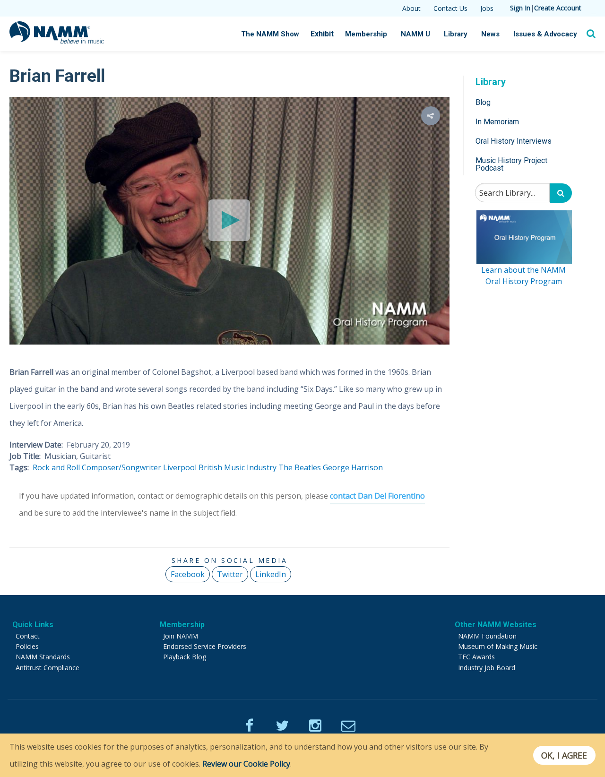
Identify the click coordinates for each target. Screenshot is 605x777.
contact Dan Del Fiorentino (377, 496)
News (490, 34)
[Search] (561, 193)
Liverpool (180, 467)
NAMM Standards (43, 656)
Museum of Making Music (497, 646)
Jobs (486, 8)
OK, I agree (564, 755)
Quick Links (32, 624)
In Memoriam (497, 121)
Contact (28, 635)
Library (455, 34)
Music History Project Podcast (511, 164)
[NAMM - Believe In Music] (56, 40)
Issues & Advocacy (545, 34)
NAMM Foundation (487, 635)
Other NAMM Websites (495, 624)
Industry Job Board (486, 667)
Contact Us (450, 8)
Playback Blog (184, 656)
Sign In (520, 7)
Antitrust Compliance (47, 667)
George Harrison (353, 467)
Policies (27, 646)
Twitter (230, 574)
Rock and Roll (56, 467)
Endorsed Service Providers (204, 646)
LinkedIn (270, 574)
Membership (366, 34)
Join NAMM (180, 635)
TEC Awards (476, 656)
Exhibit (322, 33)
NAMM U (415, 34)
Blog (483, 101)
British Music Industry (238, 467)
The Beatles (299, 467)
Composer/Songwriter (121, 467)
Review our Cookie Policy (246, 764)
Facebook (188, 574)
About (411, 8)
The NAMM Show (270, 34)
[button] (430, 115)
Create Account (557, 7)
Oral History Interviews (513, 141)
